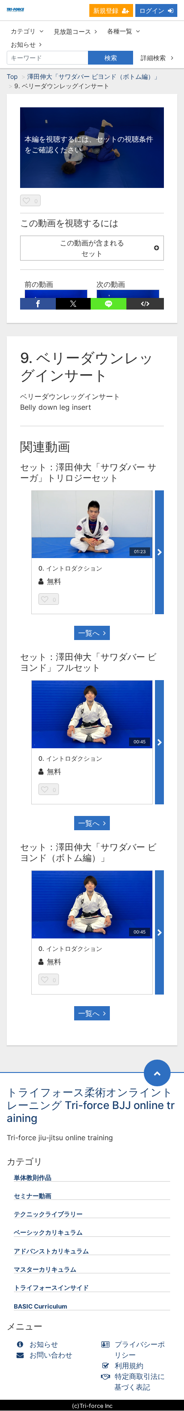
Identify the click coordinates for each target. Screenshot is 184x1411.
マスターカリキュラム (45, 1269)
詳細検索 (154, 57)
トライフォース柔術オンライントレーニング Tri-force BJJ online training (91, 1105)
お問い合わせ (50, 1354)
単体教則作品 (32, 1177)
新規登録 (105, 10)
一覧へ (89, 632)
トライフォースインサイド (51, 1287)
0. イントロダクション (70, 568)
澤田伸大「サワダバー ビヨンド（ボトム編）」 (93, 76)
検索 (111, 57)
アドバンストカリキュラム (51, 1251)
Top (12, 76)
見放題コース (72, 31)
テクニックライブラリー (48, 1214)
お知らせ (23, 44)
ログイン (151, 10)
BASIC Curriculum (40, 1306)
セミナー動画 (32, 1195)
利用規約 (129, 1365)
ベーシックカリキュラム (48, 1232)
